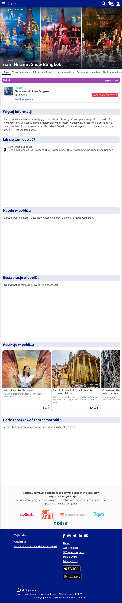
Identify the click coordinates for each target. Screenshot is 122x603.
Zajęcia (30, 10)
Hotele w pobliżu (65, 72)
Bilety (6, 72)
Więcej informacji (21, 72)
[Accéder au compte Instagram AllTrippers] (70, 536)
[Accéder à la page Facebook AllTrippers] (65, 536)
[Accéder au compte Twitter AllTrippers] (76, 536)
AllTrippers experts (73, 552)
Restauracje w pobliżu (88, 72)
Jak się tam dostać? (43, 72)
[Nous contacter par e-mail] (87, 536)
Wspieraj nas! (70, 547)
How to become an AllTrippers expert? (35, 546)
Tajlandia (10, 10)
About (66, 543)
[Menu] (3, 3)
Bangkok (21, 10)
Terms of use (70, 557)
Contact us (20, 541)
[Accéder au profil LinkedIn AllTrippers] (81, 536)
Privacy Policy (70, 561)
